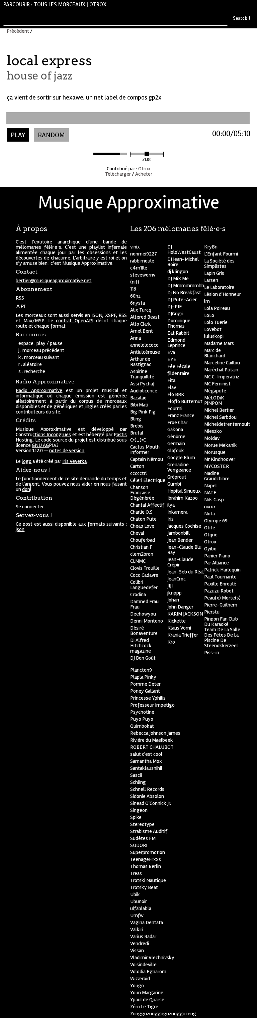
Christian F (141, 547)
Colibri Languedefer (144, 585)
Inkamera (177, 512)
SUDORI (138, 845)
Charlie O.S (141, 512)
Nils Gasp (214, 499)
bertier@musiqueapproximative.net (53, 280)
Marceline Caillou (222, 362)
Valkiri (136, 929)
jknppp (174, 592)
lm (207, 301)
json (20, 529)
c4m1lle (138, 268)
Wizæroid (140, 978)
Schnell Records (147, 789)
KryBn (211, 246)
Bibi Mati (139, 404)
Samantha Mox (146, 761)
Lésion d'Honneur (222, 294)
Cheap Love (142, 526)
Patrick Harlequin (222, 569)
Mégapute (215, 390)
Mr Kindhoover (219, 459)
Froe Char (177, 422)
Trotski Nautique (148, 880)
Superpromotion (147, 852)
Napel (210, 485)
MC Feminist (217, 383)
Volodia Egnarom (148, 971)
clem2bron (141, 554)
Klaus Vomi (179, 628)
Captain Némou (146, 459)
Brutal (136, 433)
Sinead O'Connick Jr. (150, 803)
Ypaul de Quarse (147, 999)
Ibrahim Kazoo (182, 498)
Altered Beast (145, 317)
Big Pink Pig (143, 411)
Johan (173, 600)
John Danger (180, 607)
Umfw (137, 915)
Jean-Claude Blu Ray (184, 550)
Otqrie (211, 534)
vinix (135, 246)
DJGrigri (175, 313)
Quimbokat (142, 726)
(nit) (134, 282)
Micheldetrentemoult (227, 424)
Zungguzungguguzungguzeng (163, 1013)
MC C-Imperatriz (221, 376)
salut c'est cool (146, 754)
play (18, 135)
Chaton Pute (143, 519)
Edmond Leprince (176, 343)
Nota (209, 513)
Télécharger (118, 174)
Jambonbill (178, 533)
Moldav (212, 438)
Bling (135, 418)
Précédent (18, 31)
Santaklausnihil (146, 768)
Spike (136, 817)
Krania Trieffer (182, 635)
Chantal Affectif (147, 505)
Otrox (97, 4)
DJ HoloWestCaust (184, 249)
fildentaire (178, 373)
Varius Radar (143, 936)
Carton (137, 466)
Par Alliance (216, 562)
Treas (136, 873)
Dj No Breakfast (184, 292)
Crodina (138, 594)
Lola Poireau (217, 308)
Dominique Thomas (178, 323)
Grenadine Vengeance (179, 467)
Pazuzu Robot (219, 590)
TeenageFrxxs (145, 859)
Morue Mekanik (220, 445)
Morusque (215, 452)
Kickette (176, 621)
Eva (171, 352)
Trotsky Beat (144, 887)
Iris (170, 519)
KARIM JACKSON (185, 614)
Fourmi (174, 408)
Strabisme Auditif (148, 831)
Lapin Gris (214, 273)
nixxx (210, 506)
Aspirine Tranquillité (142, 374)
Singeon (139, 810)
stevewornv (142, 275)
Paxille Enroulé (220, 583)
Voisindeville (143, 964)
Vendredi (139, 943)
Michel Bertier (219, 410)
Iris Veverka (74, 461)
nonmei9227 (143, 253)
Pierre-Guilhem (220, 605)
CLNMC (138, 561)
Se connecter (30, 506)
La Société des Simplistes (219, 264)
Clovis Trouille (145, 568)
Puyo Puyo (141, 719)
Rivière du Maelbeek (151, 740)
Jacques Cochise (184, 526)
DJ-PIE (174, 306)
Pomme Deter (145, 684)
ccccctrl (138, 473)
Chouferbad (142, 540)
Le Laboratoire (219, 287)
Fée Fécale (178, 366)
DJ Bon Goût (143, 658)
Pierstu (212, 612)
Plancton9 (141, 670)
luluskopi (214, 336)
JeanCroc (176, 578)
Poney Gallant (145, 691)
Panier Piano (217, 555)
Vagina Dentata (146, 922)
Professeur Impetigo (152, 705)
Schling (138, 782)
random (51, 135)
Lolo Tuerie (216, 322)
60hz (135, 296)
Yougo (137, 985)
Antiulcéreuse (145, 352)
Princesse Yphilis (148, 698)
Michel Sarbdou (220, 417)
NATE (210, 492)
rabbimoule (142, 261)
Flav (171, 387)
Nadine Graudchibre (217, 476)
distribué (106, 440)
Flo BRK (175, 394)
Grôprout (176, 477)
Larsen (211, 280)
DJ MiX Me (178, 278)
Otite (209, 527)
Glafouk (175, 450)
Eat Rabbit (178, 333)
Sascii (136, 775)
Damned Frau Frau (144, 604)
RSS (20, 298)
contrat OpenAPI (74, 320)
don (26, 489)
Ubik (135, 894)
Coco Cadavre (144, 575)
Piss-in (211, 652)
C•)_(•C (138, 440)
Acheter (143, 174)
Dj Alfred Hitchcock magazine (141, 645)
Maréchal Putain (221, 369)
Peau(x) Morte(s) (222, 598)
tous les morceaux (59, 4)
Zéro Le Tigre (144, 1006)
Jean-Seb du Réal (185, 571)
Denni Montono (146, 621)
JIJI (170, 585)
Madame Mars (219, 343)
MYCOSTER (216, 466)
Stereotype (142, 824)
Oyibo (210, 548)
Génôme (176, 436)
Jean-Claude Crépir (180, 562)
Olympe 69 (216, 520)
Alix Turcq (140, 310)
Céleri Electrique (147, 480)
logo (26, 461)
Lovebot (213, 329)
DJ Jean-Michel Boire (183, 262)
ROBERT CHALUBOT (152, 747)
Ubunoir (138, 901)
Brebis (137, 425)
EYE (171, 359)
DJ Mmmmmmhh (185, 285)
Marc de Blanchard (214, 353)
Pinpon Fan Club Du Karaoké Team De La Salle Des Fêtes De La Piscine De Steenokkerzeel (222, 632)
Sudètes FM (143, 838)
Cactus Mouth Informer (145, 450)
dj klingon (177, 271)
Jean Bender (180, 540)
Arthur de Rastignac (140, 362)
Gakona (175, 429)
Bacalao (138, 397)
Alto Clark (140, 324)
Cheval (137, 533)
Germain (176, 443)
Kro (171, 642)
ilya (171, 505)
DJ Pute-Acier (182, 299)
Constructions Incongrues (43, 434)
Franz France (180, 415)
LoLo (209, 315)
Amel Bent (141, 331)
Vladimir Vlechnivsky (152, 957)
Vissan (137, 950)
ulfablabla (140, 908)
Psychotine (142, 712)
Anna (135, 338)
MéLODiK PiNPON (214, 400)
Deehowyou (143, 614)
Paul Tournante (220, 576)
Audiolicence (143, 390)
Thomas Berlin (145, 866)
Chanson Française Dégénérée (142, 492)
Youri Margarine (146, 992)
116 (133, 289)
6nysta (137, 303)
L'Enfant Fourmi (221, 253)
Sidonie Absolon (147, 796)
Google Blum (181, 457)
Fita (171, 380)
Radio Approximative (39, 390)
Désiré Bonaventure (144, 631)
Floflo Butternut (184, 401)
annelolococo (144, 345)
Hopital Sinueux (184, 491)
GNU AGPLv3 (45, 445)
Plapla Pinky (143, 677)
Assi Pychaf (142, 383)
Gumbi (174, 484)
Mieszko (213, 431)
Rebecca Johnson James (155, 733)
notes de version (66, 450)
